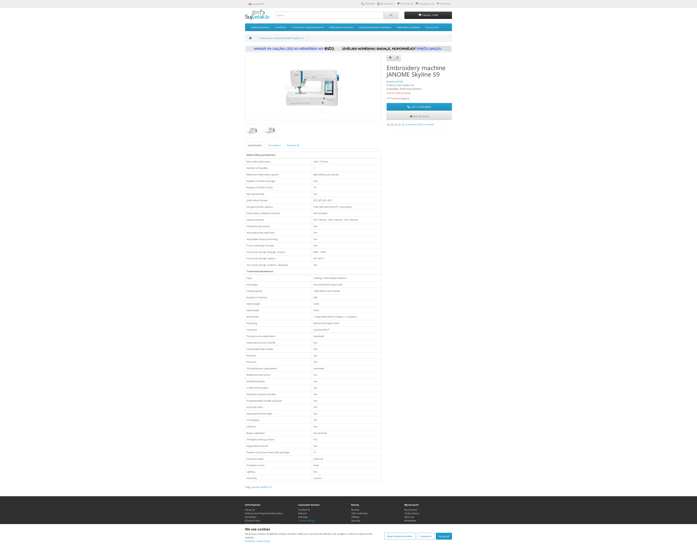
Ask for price (420, 116)
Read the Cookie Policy (257, 541)
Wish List (409, 517)
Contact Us (304, 509)
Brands (355, 509)
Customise (425, 536)
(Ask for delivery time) (398, 93)
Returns (302, 513)
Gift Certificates (359, 513)
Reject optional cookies (400, 536)
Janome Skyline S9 (261, 487)
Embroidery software (408, 27)
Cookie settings (306, 520)
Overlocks (280, 27)
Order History (411, 513)
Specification (255, 145)
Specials (355, 520)
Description (274, 145)
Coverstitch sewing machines (308, 27)
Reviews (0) (293, 145)
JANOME (398, 81)
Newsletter (410, 520)
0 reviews (410, 124)
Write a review (426, 124)
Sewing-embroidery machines (375, 27)
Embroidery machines (341, 27)
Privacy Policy (252, 520)
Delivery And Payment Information (264, 513)
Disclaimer (250, 517)
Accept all (444, 536)
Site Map (303, 517)
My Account (410, 509)
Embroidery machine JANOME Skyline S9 (281, 38)
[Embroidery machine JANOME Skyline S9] (313, 87)
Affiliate (355, 517)
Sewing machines (260, 27)
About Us (250, 509)
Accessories (432, 27)
